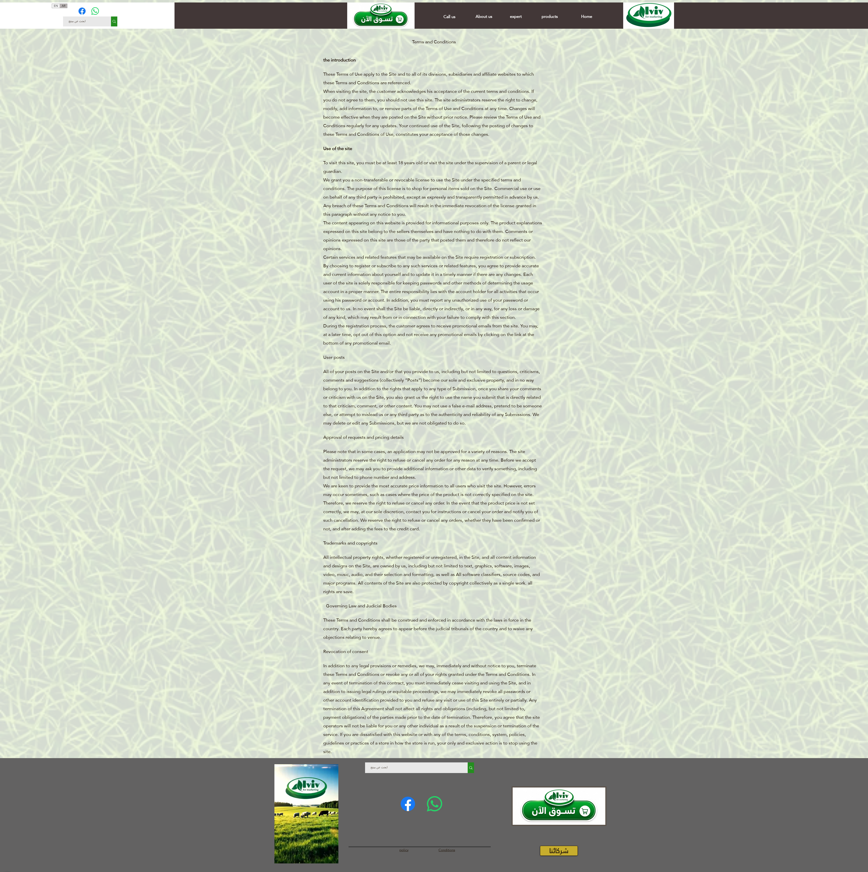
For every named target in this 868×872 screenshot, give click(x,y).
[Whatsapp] (95, 11)
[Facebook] (82, 11)
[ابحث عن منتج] (114, 21)
